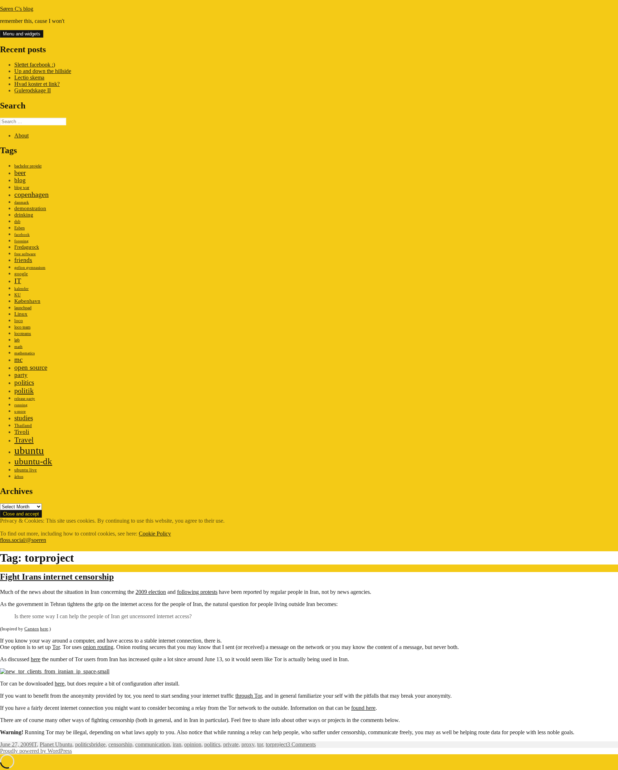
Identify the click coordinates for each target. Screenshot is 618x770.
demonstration (30, 208)
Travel (24, 440)
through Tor (248, 696)
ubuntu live (25, 470)
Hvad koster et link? (37, 84)
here (44, 628)
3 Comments (301, 744)
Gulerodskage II (32, 90)
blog (20, 180)
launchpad (22, 307)
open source (30, 367)
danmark (21, 202)
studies (23, 418)
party (21, 375)
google (21, 273)
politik (24, 390)
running (21, 405)
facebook (22, 235)
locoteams (22, 333)
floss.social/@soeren (23, 540)
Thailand (23, 425)
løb (17, 340)
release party (24, 399)
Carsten (31, 628)
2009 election (151, 592)
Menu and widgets (21, 34)
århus (18, 477)
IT (17, 281)
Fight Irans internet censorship (57, 576)
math (18, 347)
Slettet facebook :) (34, 65)
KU (17, 295)
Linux (21, 314)
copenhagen (31, 194)
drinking (23, 215)
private (231, 744)
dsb (17, 221)
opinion (192, 744)
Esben (19, 228)
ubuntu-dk (33, 461)
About (21, 135)
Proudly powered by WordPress (36, 751)
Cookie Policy (155, 534)
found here (363, 708)
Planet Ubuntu (56, 744)
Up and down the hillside (42, 71)
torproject (276, 744)
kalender (21, 289)
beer (20, 172)
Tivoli (21, 431)
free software (25, 254)
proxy (247, 744)
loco (18, 320)
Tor (56, 647)
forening (21, 241)
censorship (120, 744)
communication (152, 744)
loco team (22, 327)
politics (24, 382)
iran (177, 744)
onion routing (98, 647)
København (27, 301)
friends (23, 260)
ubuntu (29, 450)
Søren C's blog (16, 9)
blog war (21, 187)
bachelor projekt (27, 166)
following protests (197, 592)
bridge (98, 744)
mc (18, 359)
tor (260, 744)
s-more (20, 411)
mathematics (24, 353)
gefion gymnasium (29, 268)
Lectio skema (29, 77)
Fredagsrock (26, 247)
